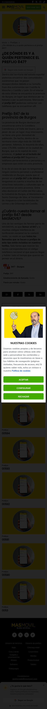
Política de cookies (21, 370)
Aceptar (23, 379)
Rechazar (23, 396)
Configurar (24, 387)
